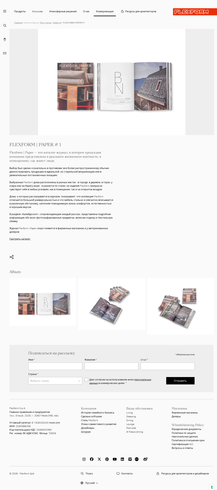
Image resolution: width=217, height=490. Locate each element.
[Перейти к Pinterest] (106, 459)
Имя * (31, 359)
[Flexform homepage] (195, 11)
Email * (144, 359)
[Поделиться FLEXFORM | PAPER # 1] (11, 257)
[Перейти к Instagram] (83, 459)
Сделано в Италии (91, 416)
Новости (57, 22)
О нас (86, 11)
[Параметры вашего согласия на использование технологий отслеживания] (212, 487)
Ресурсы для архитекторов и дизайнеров (185, 473)
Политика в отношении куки (188, 440)
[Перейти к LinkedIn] (121, 459)
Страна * (33, 374)
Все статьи (45, 22)
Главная (18, 22)
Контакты (127, 473)
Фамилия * (91, 359)
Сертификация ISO (182, 444)
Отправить (180, 380)
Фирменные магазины (185, 412)
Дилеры (176, 416)
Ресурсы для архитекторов (140, 11)
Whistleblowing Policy (188, 425)
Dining (129, 420)
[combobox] (55, 380)
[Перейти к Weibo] (144, 459)
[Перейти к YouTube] (114, 459)
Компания (88, 408)
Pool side (131, 427)
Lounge (130, 424)
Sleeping (131, 416)
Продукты (20, 11)
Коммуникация (105, 11)
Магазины (179, 408)
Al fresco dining (134, 431)
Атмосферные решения (63, 11)
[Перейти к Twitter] (98, 459)
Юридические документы (186, 429)
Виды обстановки (139, 408)
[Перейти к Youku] (137, 459)
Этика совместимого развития (98, 424)
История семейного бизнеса (97, 412)
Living (129, 412)
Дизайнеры (87, 427)
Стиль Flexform (89, 420)
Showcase (37, 11)
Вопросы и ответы (182, 448)
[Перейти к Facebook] (91, 459)
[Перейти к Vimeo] (129, 459)
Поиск (89, 473)
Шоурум (86, 431)
